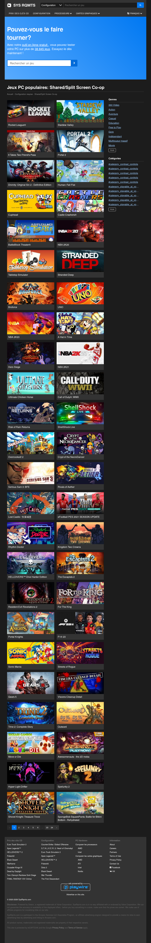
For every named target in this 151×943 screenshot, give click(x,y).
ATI (79, 863)
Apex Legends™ (14, 848)
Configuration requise (24, 94)
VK (113, 871)
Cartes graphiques (87, 13)
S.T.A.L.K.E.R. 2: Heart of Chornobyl (57, 848)
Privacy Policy (115, 859)
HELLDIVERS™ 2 (15, 852)
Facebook (115, 867)
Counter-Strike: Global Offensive (54, 844)
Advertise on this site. (76, 894)
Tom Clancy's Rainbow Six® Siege (21, 875)
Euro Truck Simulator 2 (16, 844)
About (112, 844)
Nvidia (80, 871)
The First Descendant (50, 878)
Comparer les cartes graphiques (89, 855)
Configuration (41, 13)
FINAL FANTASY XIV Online (19, 878)
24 (52, 827)
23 (47, 827)
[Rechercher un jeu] (140, 5)
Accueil (21, 5)
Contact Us (114, 863)
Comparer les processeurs (86, 844)
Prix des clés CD (19, 13)
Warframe (11, 863)
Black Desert (12, 859)
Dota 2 (44, 867)
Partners (113, 852)
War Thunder (46, 875)
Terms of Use (115, 855)
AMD (80, 848)
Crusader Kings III (14, 867)
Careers (113, 848)
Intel (80, 852)
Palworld (10, 855)
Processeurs (62, 13)
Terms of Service (75, 927)
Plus (112, 150)
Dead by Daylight (14, 871)
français (134, 13)
